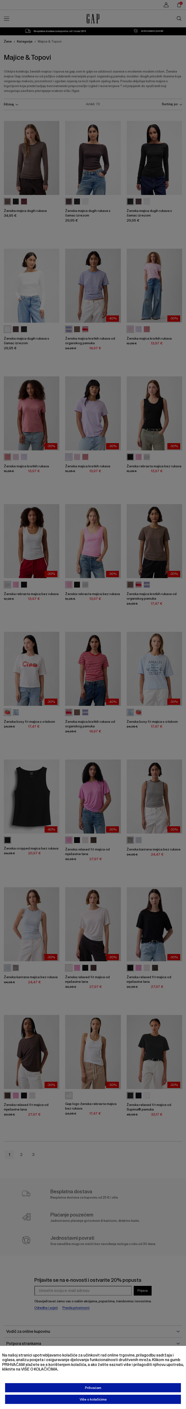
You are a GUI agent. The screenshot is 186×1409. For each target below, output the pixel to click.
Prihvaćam (93, 1388)
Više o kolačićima (93, 1399)
